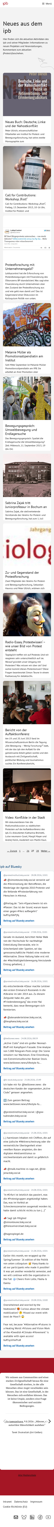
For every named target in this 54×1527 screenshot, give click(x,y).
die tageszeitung (14, 1421)
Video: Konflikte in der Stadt (25, 817)
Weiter (45, 850)
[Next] (49, 1421)
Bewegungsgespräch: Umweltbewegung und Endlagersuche (21, 429)
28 (38, 850)
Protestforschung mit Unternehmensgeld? (19, 266)
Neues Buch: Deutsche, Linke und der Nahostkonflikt (25, 124)
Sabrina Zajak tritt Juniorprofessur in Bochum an (26, 505)
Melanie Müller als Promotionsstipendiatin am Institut (24, 356)
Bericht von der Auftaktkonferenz (17, 732)
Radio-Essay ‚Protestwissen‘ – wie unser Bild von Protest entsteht (25, 646)
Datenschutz (21, 1501)
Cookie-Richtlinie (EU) (15, 1506)
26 (28, 850)
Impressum (36, 1501)
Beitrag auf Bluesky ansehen (18, 920)
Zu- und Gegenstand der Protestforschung (22, 574)
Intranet (7, 1501)
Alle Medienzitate (27, 1475)
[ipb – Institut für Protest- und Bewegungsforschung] (5, 3)
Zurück (12, 850)
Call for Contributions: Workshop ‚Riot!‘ (20, 197)
